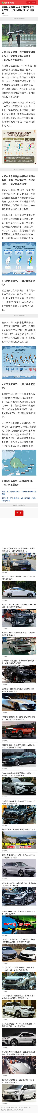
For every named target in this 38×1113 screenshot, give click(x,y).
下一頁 (19, 513)
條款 (15, 1110)
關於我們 (3, 1110)
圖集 (33, 2)
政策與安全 (10, 1110)
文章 (28, 2)
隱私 (18, 1110)
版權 (21, 1110)
